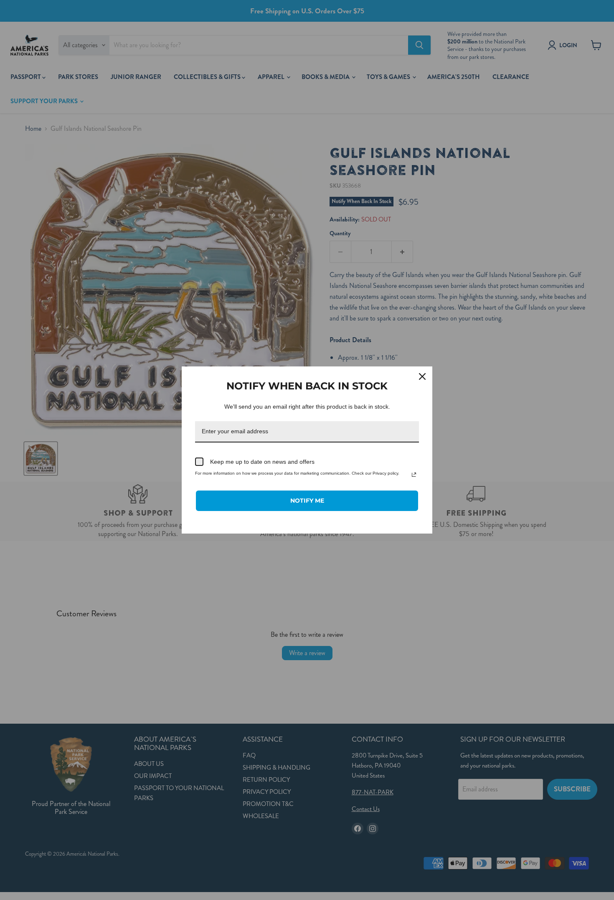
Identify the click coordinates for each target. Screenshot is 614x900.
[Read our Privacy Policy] (414, 475)
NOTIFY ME (307, 500)
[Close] (422, 376)
